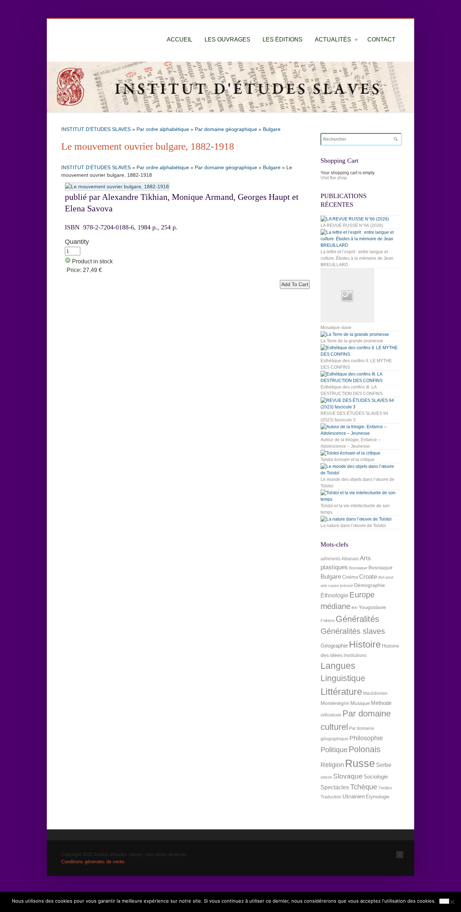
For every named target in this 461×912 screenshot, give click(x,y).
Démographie (369, 585)
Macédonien (375, 693)
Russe (360, 763)
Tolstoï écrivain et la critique (348, 459)
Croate (368, 576)
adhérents (330, 558)
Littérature (341, 691)
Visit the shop (334, 177)
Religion (332, 764)
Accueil (179, 39)
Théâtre (385, 788)
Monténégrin (335, 703)
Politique (334, 750)
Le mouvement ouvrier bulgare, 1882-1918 (147, 146)
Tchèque (363, 787)
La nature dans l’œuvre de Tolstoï (353, 525)
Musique (360, 703)
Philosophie (366, 738)
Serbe (383, 765)
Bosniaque (358, 568)
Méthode (381, 703)
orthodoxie (331, 715)
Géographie (334, 646)
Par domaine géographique (226, 129)
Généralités (357, 619)
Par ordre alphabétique (162, 129)
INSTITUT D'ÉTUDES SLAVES (96, 129)
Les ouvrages (227, 39)
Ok (444, 901)
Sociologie (376, 777)
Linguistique (343, 678)
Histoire (365, 644)
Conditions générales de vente (92, 861)
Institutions (355, 655)
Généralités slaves (353, 631)
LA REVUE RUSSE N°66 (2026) (352, 225)
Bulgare (272, 129)
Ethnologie (334, 595)
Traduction (331, 796)
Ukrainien (354, 796)
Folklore (328, 620)
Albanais (350, 558)
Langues (338, 666)
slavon (326, 777)
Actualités (333, 39)
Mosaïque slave (336, 327)
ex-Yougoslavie (369, 607)
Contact (381, 39)
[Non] (452, 902)
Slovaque (348, 776)
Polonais (365, 749)
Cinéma (350, 577)
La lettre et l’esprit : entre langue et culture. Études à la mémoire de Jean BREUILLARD (357, 258)
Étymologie (377, 796)
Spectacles (335, 787)
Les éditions (283, 39)
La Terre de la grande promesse (352, 340)
